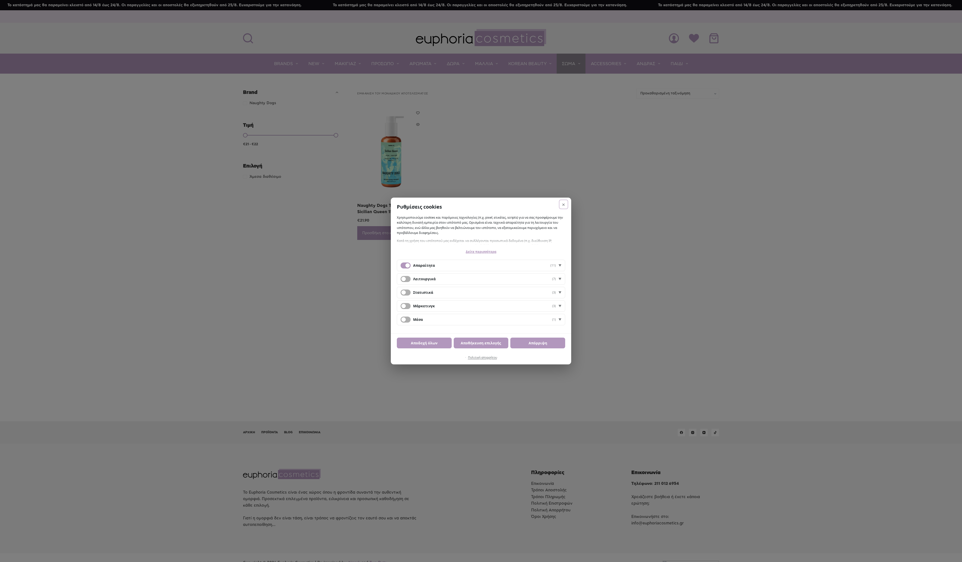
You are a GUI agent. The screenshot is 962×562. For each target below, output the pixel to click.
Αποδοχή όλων (424, 343)
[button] (481, 265)
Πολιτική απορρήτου (482, 357)
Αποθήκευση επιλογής (481, 343)
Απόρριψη (538, 343)
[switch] (406, 279)
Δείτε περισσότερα (481, 251)
